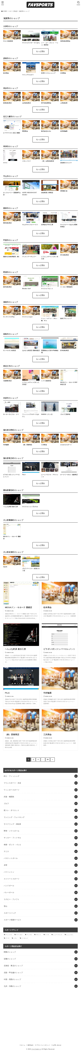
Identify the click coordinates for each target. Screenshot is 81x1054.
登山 (5, 906)
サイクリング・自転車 (12, 824)
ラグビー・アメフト (11, 899)
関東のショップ (10, 952)
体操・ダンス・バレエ (12, 845)
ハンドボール (9, 886)
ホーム (23, 1045)
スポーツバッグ (10, 913)
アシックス (8, 934)
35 (48, 759)
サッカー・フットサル (12, 838)
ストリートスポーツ (11, 879)
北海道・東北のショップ (13, 966)
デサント (38, 934)
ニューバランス (57, 934)
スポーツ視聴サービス (12, 920)
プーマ (7, 938)
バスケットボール (11, 858)
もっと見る (40, 51)
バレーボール (9, 892)
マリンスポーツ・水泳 (12, 783)
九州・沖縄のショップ (12, 986)
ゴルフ (6, 803)
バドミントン (9, 872)
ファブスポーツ (36, 1049)
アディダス (19, 934)
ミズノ (15, 938)
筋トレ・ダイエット (11, 810)
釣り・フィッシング (11, 776)
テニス (6, 851)
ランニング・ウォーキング (14, 817)
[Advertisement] (40, 1014)
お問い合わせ (57, 1045)
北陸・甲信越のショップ (13, 972)
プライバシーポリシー (43, 1045)
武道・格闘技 (9, 797)
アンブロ (29, 934)
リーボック (24, 938)
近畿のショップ (10, 959)
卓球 (5, 865)
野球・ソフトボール (11, 831)
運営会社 (30, 1045)
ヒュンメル (69, 934)
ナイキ (47, 934)
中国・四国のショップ (12, 979)
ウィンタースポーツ (11, 790)
